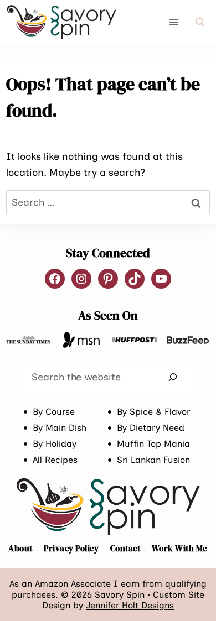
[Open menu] (174, 21)
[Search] (172, 377)
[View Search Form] (200, 22)
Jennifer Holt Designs (130, 605)
